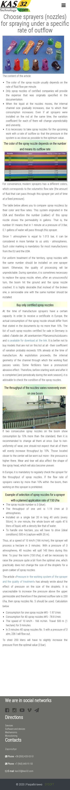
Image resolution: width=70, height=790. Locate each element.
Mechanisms (11, 732)
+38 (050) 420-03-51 (24, 756)
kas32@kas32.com (24, 771)
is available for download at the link (27, 340)
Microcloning (11, 735)
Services (9, 725)
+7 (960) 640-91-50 (24, 763)
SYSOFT (49, 784)
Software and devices (15, 729)
